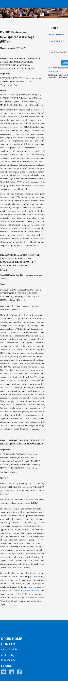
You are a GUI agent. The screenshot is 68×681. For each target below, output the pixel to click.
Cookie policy (8, 655)
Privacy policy (8, 660)
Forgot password (56, 34)
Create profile (55, 71)
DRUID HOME (11, 639)
